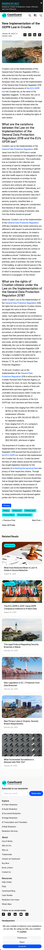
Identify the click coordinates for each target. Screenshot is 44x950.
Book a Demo (7, 868)
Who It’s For (6, 846)
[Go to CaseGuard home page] (12, 15)
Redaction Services (10, 831)
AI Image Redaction (9, 818)
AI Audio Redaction (9, 809)
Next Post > (37, 520)
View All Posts (8, 525)
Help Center (7, 882)
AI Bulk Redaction (9, 827)
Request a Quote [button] (13, 23)
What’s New (6, 904)
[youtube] (21, 914)
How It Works (7, 841)
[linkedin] (15, 914)
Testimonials (7, 854)
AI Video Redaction (9, 805)
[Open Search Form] (30, 15)
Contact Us (6, 872)
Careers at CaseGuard (11, 859)
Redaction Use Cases (10, 900)
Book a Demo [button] (33, 23)
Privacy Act (17, 511)
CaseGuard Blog (8, 891)
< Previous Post (8, 520)
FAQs (4, 886)
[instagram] (26, 914)
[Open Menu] (40, 15)
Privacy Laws (30, 511)
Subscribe (36, 793)
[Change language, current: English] (35, 15)
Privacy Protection (24, 515)
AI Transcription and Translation (14, 822)
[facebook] (3, 914)
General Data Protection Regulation (17, 149)
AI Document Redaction (11, 813)
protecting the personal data (25, 468)
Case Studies (7, 895)
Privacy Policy (8, 515)
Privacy (6, 505)
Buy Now (5, 863)
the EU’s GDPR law (10, 455)
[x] (9, 914)
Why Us (5, 850)
